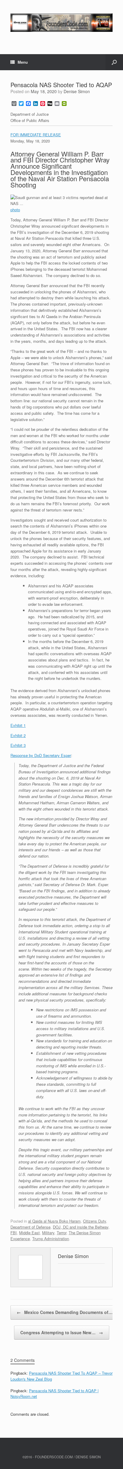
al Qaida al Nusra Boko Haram (54, 1221)
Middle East (29, 1232)
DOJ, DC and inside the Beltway (80, 1227)
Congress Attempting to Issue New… (61, 1332)
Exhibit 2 (18, 735)
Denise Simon (77, 91)
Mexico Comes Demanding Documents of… (65, 1312)
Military (48, 1232)
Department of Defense (30, 1227)
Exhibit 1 (18, 725)
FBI (13, 1232)
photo (15, 209)
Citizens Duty (94, 1221)
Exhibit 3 (18, 745)
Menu (23, 62)
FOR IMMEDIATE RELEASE (35, 134)
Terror (61, 1232)
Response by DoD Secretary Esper (40, 755)
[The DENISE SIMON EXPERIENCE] (61, 22)
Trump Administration (50, 1238)
